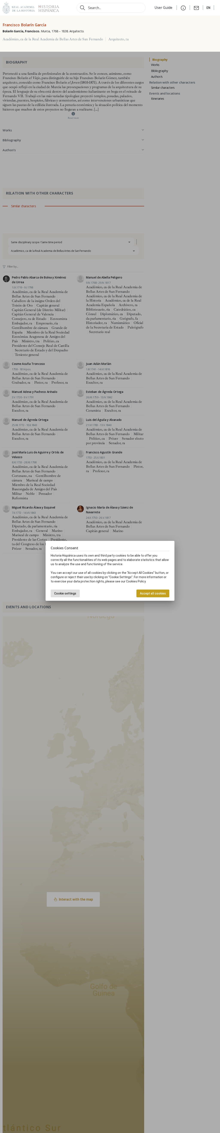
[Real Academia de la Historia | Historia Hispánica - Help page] (183, 7)
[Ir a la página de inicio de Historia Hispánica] (47, 7)
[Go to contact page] (196, 7)
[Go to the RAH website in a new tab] (19, 7)
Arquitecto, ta (118, 39)
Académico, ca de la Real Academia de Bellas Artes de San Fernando (53, 39)
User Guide (163, 7)
